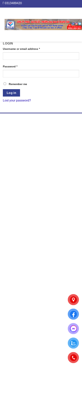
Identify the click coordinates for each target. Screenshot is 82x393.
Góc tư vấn (13, 245)
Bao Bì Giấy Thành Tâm (40, 185)
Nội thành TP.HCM (18, 304)
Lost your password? (17, 100)
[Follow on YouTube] (19, 203)
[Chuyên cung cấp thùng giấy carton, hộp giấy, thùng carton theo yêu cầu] (43, 25)
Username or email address (21, 48)
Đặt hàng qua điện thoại (22, 271)
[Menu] (2, 24)
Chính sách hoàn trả (19, 276)
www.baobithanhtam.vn (22, 180)
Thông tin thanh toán (19, 250)
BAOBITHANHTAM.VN (40, 232)
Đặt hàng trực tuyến (19, 266)
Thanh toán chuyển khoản (23, 292)
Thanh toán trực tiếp (19, 287)
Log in (11, 92)
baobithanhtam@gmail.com (38, 322)
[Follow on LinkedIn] (13, 203)
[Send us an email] (6, 203)
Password (10, 66)
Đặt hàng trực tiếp (18, 262)
